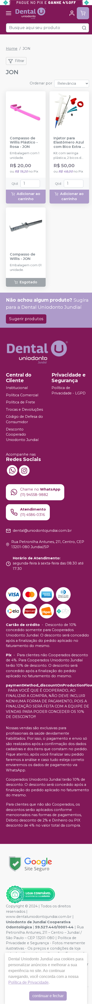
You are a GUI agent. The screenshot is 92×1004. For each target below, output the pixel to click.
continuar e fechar (48, 996)
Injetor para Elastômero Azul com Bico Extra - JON (68, 142)
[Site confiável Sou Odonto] (30, 894)
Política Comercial (22, 395)
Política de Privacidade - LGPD (69, 390)
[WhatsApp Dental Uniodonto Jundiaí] (12, 470)
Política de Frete (20, 402)
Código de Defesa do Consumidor (24, 419)
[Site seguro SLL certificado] (30, 864)
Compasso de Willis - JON (22, 256)
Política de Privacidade (28, 982)
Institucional (17, 388)
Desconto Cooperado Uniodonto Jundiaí (22, 434)
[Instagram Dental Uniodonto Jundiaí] (24, 470)
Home (11, 48)
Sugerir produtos (26, 319)
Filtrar (19, 61)
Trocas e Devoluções (24, 409)
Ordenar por (41, 83)
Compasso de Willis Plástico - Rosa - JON (24, 142)
